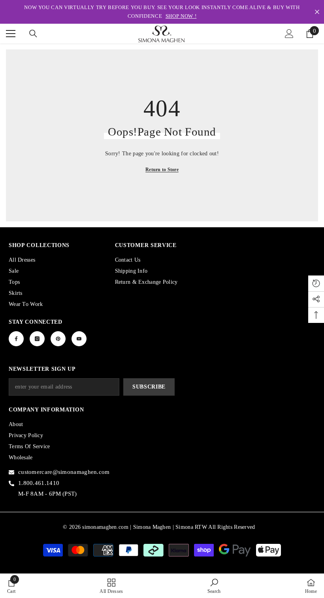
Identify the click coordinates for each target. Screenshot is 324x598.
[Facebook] (16, 338)
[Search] (33, 33)
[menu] (10, 33)
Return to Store (162, 169)
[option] (162, 11)
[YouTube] (79, 338)
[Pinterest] (58, 338)
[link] (11, 585)
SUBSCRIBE (149, 387)
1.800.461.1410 (38, 483)
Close (317, 12)
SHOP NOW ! (181, 16)
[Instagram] (37, 338)
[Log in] (289, 33)
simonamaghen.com (105, 527)
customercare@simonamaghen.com (64, 472)
